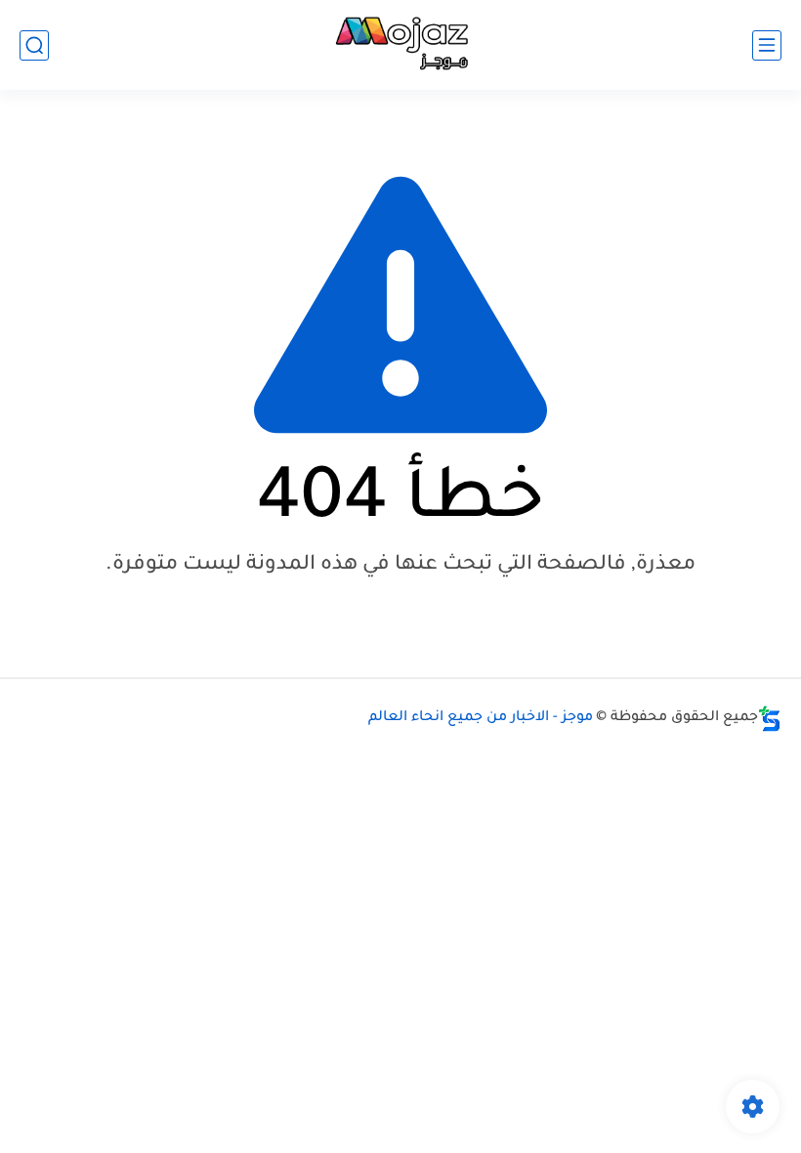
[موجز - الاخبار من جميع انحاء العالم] (400, 45)
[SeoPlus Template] (769, 718)
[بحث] (34, 45)
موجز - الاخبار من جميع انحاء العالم (480, 718)
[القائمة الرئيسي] (766, 45)
